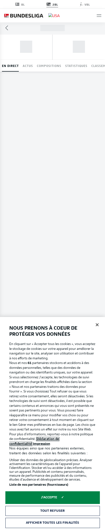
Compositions (49, 66)
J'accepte (49, 497)
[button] (99, 16)
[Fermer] (97, 324)
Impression (41, 444)
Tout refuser (52, 510)
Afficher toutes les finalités (52, 522)
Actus (28, 66)
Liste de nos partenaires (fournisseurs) (38, 484)
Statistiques (76, 66)
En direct (10, 66)
